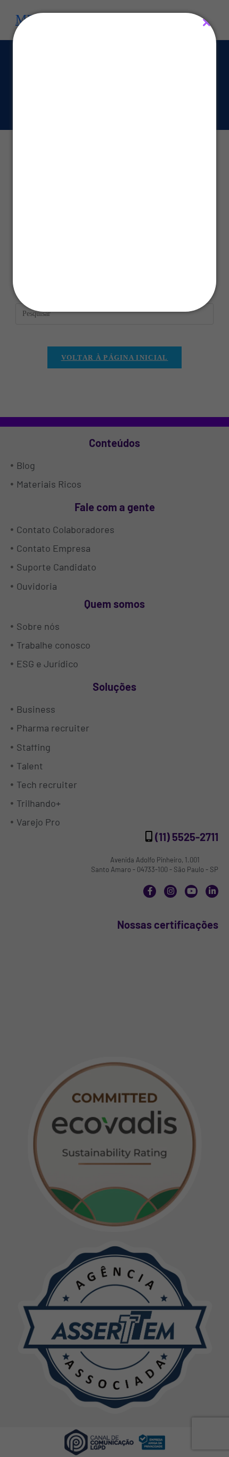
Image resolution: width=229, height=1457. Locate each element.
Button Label (114, 281)
